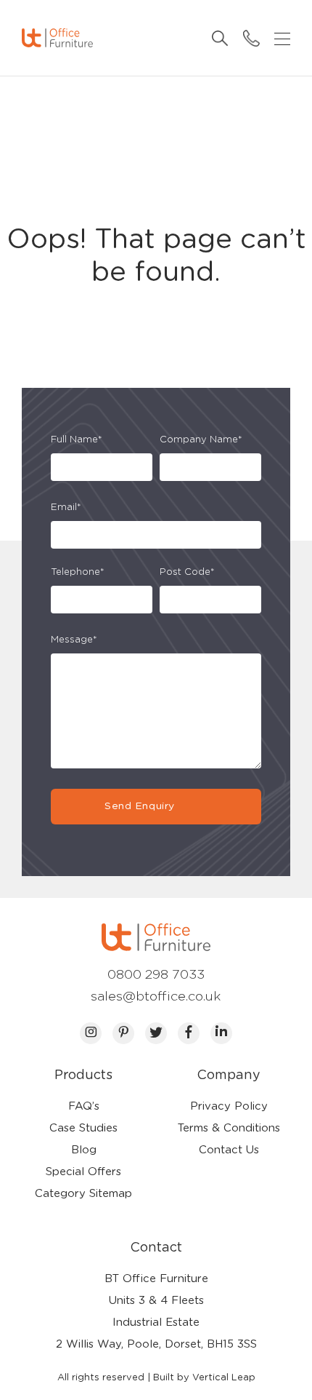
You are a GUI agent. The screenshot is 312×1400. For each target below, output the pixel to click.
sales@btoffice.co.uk (156, 996)
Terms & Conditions (229, 1128)
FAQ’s (83, 1106)
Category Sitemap (83, 1193)
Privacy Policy (229, 1106)
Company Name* (201, 440)
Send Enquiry (139, 806)
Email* (66, 507)
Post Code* (187, 572)
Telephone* (77, 572)
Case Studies (83, 1128)
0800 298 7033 (156, 975)
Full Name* (76, 440)
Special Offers (83, 1171)
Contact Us (229, 1150)
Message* (74, 640)
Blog (84, 1150)
